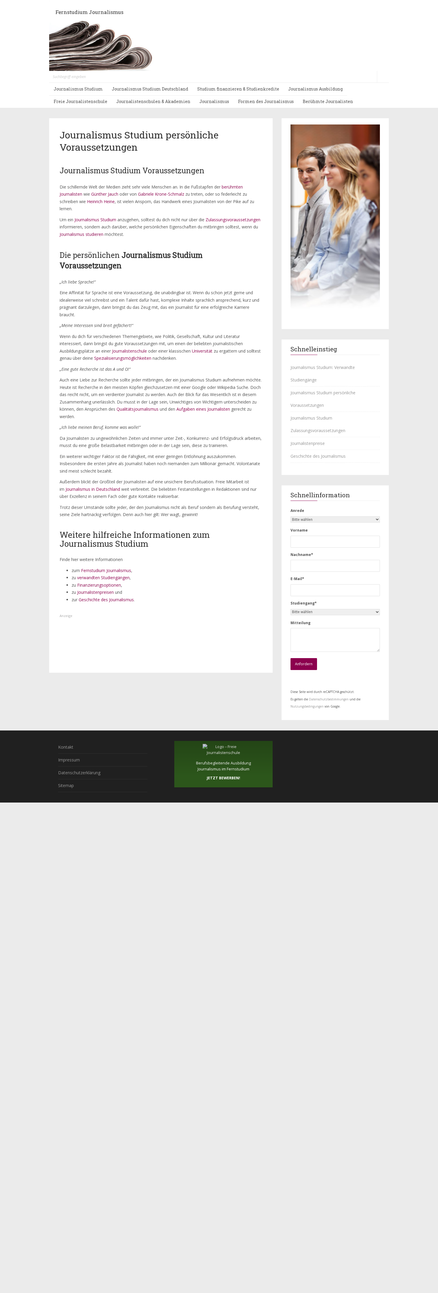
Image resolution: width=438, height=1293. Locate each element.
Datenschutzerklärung (79, 772)
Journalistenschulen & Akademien (153, 101)
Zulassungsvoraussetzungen (233, 219)
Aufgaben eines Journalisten (203, 409)
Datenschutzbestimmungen (329, 699)
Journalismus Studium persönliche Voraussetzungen (323, 399)
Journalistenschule (129, 351)
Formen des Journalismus (266, 101)
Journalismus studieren (81, 234)
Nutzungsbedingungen (307, 706)
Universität (202, 351)
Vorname (299, 530)
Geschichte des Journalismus (106, 599)
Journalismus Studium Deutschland (150, 89)
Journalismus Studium (78, 89)
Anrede (297, 510)
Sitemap (66, 785)
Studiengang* (304, 603)
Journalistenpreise (308, 443)
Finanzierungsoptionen (99, 585)
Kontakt (65, 747)
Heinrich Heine (100, 201)
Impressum (69, 760)
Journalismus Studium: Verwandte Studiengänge (323, 373)
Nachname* (302, 554)
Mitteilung (300, 622)
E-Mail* (297, 578)
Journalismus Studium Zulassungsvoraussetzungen (318, 424)
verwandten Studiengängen (103, 577)
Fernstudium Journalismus (89, 12)
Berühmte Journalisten (328, 101)
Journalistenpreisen (95, 592)
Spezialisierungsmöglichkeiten (122, 358)
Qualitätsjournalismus (138, 409)
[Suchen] (383, 77)
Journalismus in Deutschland (93, 489)
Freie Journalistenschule (80, 101)
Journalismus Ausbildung (315, 89)
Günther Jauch (104, 194)
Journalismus (214, 101)
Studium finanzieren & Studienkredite (238, 89)
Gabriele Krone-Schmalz (161, 194)
